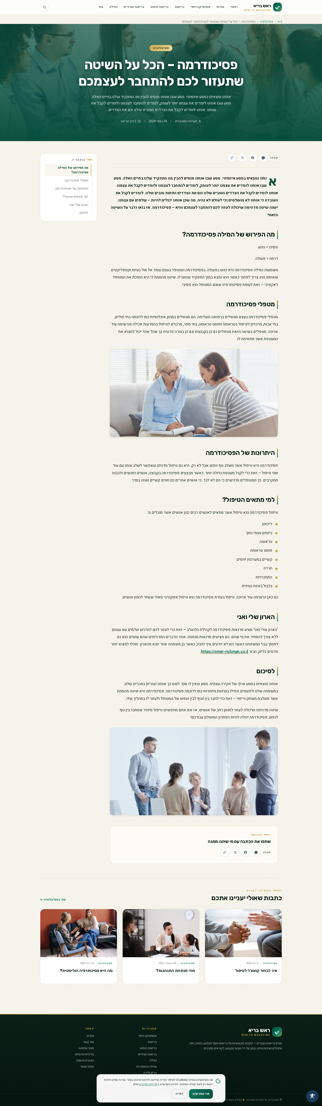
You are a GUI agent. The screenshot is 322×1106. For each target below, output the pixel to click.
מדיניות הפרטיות (148, 1084)
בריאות (179, 7)
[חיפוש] (44, 7)
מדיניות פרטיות (84, 1054)
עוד (100, 7)
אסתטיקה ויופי (200, 7)
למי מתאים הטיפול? (75, 196)
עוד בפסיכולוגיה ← (53, 900)
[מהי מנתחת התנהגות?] (161, 933)
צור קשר (88, 1042)
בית (280, 21)
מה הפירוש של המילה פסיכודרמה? (73, 170)
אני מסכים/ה (201, 1094)
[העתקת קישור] (231, 157)
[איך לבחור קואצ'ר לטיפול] (243, 933)
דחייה (179, 1094)
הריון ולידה (150, 1072)
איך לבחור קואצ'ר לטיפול (256, 970)
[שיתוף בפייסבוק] (252, 157)
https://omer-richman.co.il (224, 651)
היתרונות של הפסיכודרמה (71, 188)
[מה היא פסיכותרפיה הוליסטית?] (78, 933)
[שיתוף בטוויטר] (242, 157)
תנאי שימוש (86, 1048)
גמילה (113, 7)
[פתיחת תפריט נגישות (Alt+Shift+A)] (312, 1096)
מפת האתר (87, 1066)
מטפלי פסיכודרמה (76, 180)
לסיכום (84, 212)
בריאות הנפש (159, 7)
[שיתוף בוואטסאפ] (263, 157)
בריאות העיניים (134, 7)
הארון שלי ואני (78, 204)
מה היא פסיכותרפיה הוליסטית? (86, 970)
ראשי (234, 7)
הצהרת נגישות (85, 1060)
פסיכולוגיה (266, 21)
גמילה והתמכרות (146, 1066)
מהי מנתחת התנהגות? (175, 970)
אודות (220, 7)
